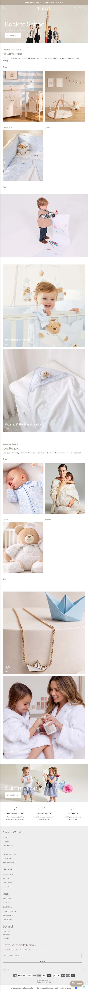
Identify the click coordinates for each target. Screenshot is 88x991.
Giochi (5, 579)
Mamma (48, 520)
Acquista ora (12, 35)
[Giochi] (23, 549)
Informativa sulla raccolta (22, 988)
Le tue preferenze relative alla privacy (54, 988)
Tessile (5, 187)
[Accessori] (65, 98)
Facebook (6, 931)
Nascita (5, 520)
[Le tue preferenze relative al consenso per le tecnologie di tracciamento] (84, 987)
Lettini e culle (7, 128)
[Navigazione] (3, 8)
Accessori (48, 128)
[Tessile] (23, 157)
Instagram (6, 935)
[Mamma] (65, 490)
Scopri (5, 67)
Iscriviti (42, 961)
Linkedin (6, 938)
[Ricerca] (75, 8)
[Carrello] (84, 8)
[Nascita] (23, 490)
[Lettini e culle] (23, 98)
